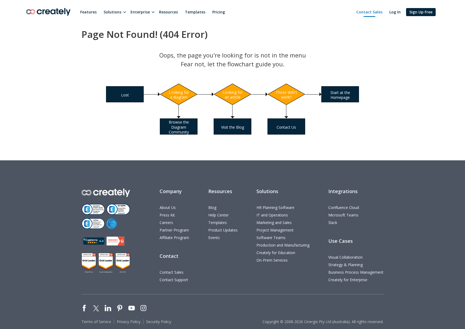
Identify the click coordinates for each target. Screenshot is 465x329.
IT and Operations (272, 215)
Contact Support (174, 279)
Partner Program (174, 230)
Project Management (275, 230)
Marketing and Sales (274, 222)
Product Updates (223, 230)
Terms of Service (96, 321)
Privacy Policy (128, 321)
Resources (168, 12)
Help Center (218, 215)
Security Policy (158, 321)
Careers (166, 222)
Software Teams (271, 237)
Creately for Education (275, 252)
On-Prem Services (272, 260)
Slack (332, 222)
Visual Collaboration (345, 257)
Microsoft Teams (343, 215)
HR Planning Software (275, 207)
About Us (168, 207)
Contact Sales (369, 12)
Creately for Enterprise (347, 279)
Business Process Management (355, 272)
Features (88, 12)
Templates (195, 12)
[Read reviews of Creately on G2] (115, 241)
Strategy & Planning (345, 264)
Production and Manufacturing (282, 245)
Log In (395, 12)
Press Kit (167, 215)
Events (214, 237)
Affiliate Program (174, 237)
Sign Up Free (420, 12)
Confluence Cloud (343, 207)
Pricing (218, 12)
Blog (212, 207)
